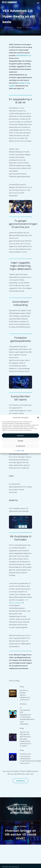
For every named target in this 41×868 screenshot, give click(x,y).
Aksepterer (20, 435)
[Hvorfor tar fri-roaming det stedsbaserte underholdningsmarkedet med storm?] (20, 757)
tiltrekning (23, 704)
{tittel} (18, 450)
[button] (38, 417)
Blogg (19, 27)
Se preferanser (20, 446)
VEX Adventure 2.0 (23, 55)
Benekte (20, 440)
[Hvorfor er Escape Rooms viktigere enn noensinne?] (20, 693)
